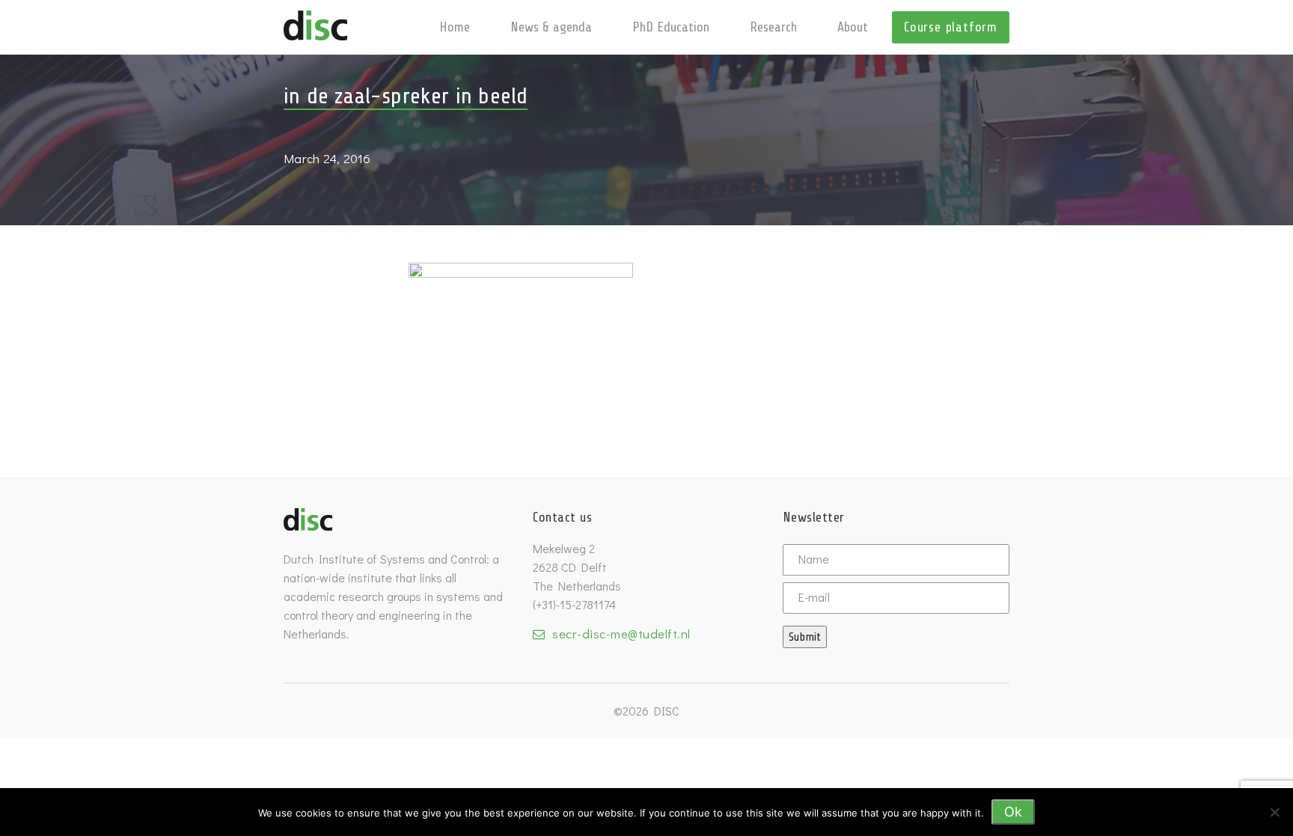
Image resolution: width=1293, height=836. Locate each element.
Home (454, 26)
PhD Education (670, 26)
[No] (1274, 812)
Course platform (950, 26)
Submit (805, 637)
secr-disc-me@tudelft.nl (621, 633)
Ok (1013, 812)
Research (773, 26)
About (852, 26)
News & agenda (551, 26)
